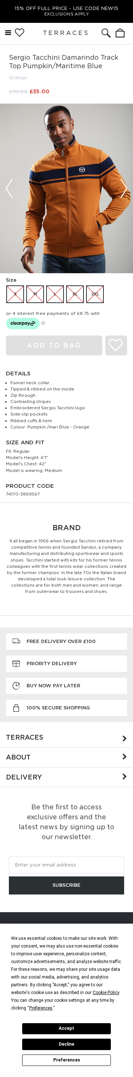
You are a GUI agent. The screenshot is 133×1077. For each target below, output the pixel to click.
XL (75, 294)
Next (123, 188)
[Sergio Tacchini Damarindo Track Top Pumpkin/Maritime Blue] (66, 188)
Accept (66, 1028)
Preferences (66, 1060)
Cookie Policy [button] (106, 992)
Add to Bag (54, 345)
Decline (66, 1044)
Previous (9, 188)
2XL (95, 294)
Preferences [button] (40, 1008)
